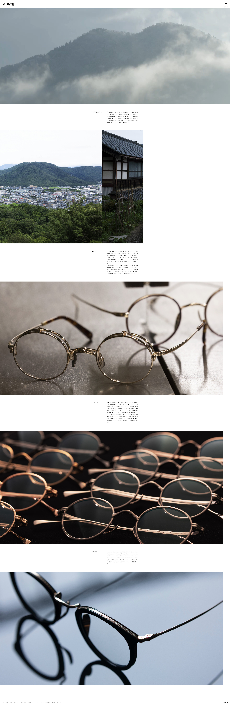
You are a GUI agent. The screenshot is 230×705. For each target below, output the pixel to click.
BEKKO (15, 702)
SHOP (25, 702)
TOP (3, 702)
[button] (221, 187)
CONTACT (54, 702)
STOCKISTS (41, 702)
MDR (33, 702)
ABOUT (7, 702)
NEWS (37, 702)
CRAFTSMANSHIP (47, 702)
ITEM (11, 702)
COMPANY (29, 702)
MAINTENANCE (20, 702)
